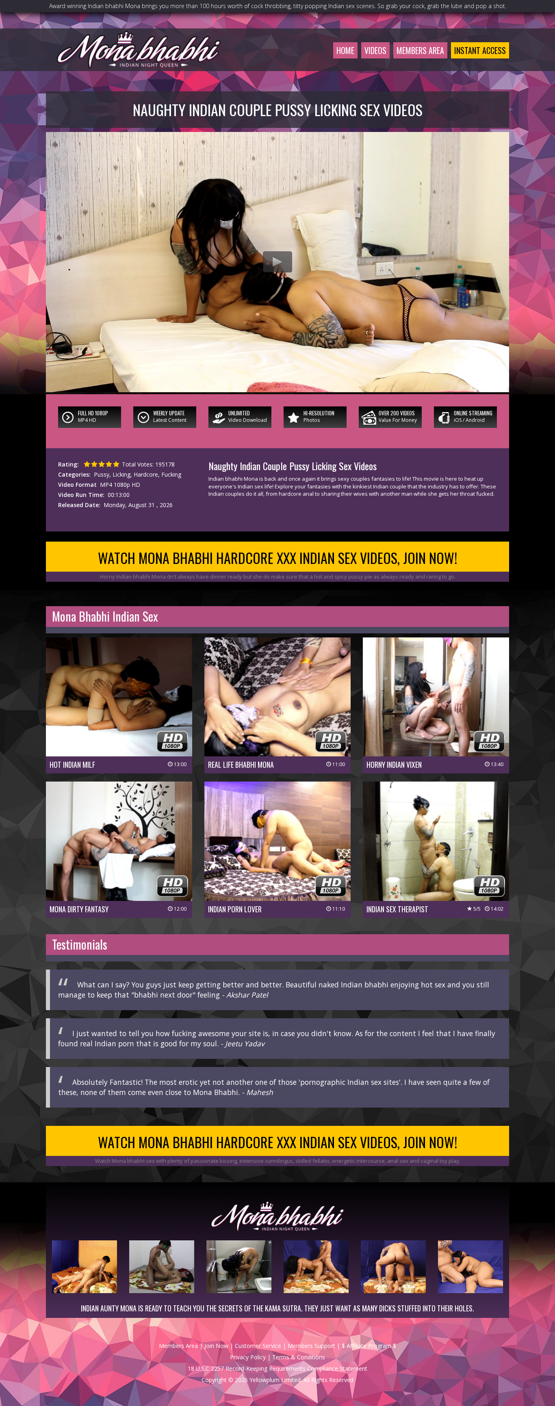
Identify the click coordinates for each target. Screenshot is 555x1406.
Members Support (311, 1346)
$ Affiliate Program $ (369, 1346)
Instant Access (480, 50)
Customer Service (258, 1346)
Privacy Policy (248, 1357)
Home (345, 50)
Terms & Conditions (298, 1357)
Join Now (216, 1346)
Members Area (420, 50)
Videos (375, 50)
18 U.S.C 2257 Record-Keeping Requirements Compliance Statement (277, 1368)
